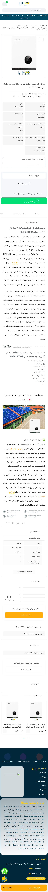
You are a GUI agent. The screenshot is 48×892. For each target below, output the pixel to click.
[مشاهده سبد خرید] (4, 4)
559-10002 (34, 873)
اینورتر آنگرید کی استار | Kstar (39, 28)
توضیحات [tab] (38, 214)
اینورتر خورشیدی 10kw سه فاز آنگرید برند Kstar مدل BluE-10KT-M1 (12, 727)
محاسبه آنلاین (41, 781)
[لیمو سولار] (24, 4)
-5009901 (35, 868)
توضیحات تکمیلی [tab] (19, 214)
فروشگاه (44, 26)
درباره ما (43, 785)
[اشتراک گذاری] (41, 39)
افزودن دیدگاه (25, 615)
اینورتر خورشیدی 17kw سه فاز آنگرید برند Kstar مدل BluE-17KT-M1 (35, 727)
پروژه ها (43, 777)
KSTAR (14, 263)
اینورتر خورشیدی (35, 26)
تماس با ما (42, 790)
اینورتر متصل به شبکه (22, 26)
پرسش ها (42, 794)
